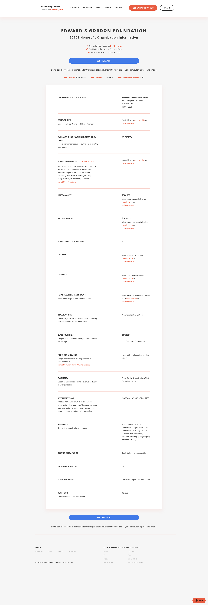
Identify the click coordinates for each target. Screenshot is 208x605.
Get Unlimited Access (143, 8)
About (108, 8)
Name (106, 551)
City (105, 555)
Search (73, 8)
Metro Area (108, 562)
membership (139, 120)
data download (128, 123)
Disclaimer (72, 551)
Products (87, 8)
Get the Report (104, 61)
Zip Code (131, 551)
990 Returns (116, 46)
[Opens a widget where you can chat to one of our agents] (199, 601)
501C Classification (135, 562)
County (130, 555)
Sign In (167, 8)
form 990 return (64, 365)
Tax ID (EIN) (132, 559)
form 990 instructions (67, 182)
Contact (119, 8)
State (106, 559)
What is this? (87, 161)
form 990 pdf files (114, 70)
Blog (98, 8)
